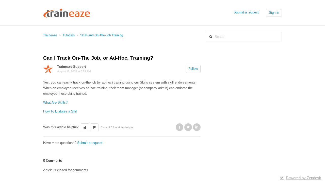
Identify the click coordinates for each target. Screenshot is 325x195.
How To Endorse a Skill (60, 111)
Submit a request (246, 12)
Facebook (179, 127)
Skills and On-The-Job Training (101, 35)
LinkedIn (197, 127)
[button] (85, 127)
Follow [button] (193, 69)
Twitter (188, 127)
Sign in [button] (274, 12)
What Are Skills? (55, 102)
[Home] (66, 12)
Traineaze (50, 35)
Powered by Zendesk (303, 178)
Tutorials (69, 35)
